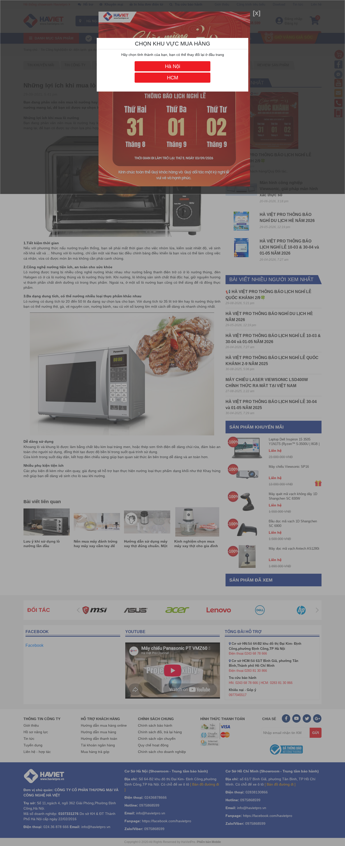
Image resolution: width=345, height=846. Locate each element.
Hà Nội (172, 66)
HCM (172, 77)
